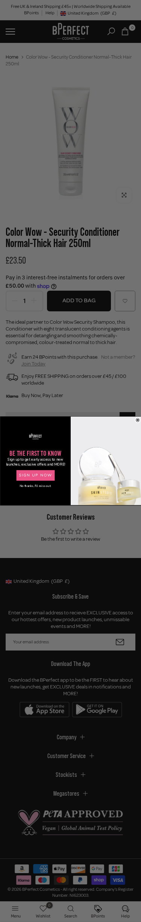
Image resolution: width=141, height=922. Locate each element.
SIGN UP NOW (35, 475)
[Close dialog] (137, 420)
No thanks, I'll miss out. (35, 486)
